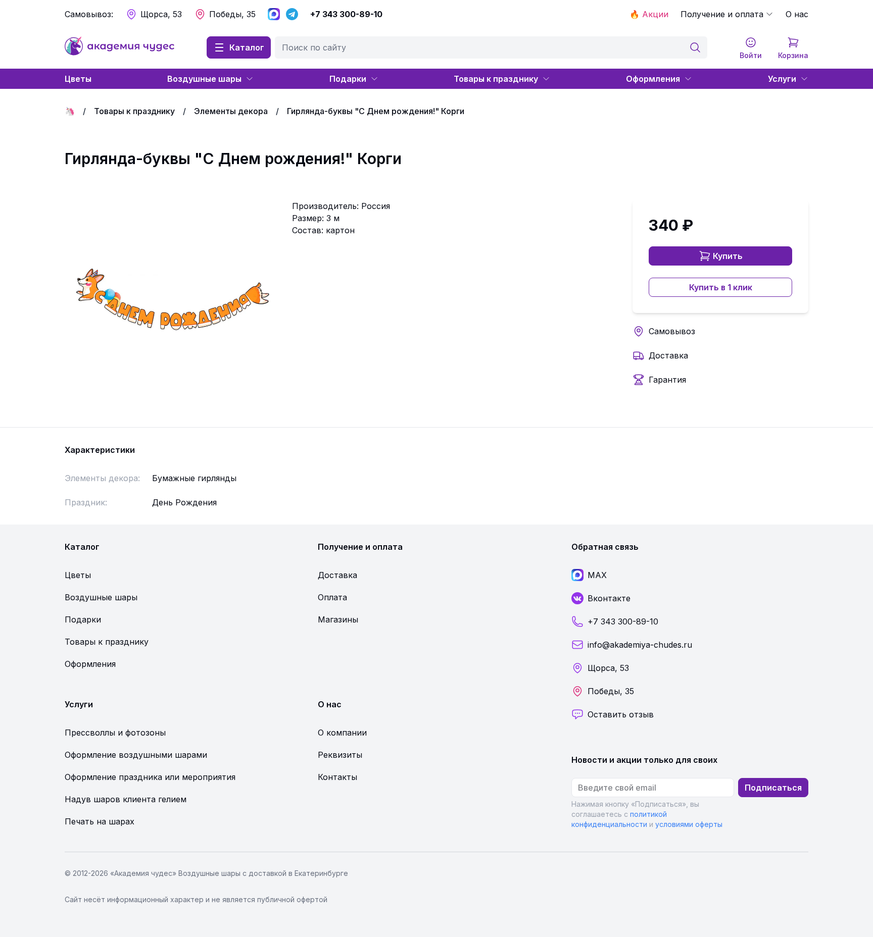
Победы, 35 (232, 14)
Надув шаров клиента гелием (125, 799)
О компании (342, 732)
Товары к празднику (496, 79)
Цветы (78, 79)
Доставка (668, 355)
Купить (728, 256)
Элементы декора (231, 111)
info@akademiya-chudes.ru (640, 645)
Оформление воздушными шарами (136, 755)
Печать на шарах (99, 821)
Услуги (782, 79)
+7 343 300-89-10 (346, 14)
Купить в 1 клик (720, 287)
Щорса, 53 (161, 14)
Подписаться (773, 788)
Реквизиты (340, 755)
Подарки (347, 79)
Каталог (246, 47)
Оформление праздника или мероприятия (150, 777)
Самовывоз (672, 331)
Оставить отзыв (621, 714)
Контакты (337, 777)
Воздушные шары (204, 79)
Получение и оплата (722, 14)
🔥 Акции (648, 14)
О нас (797, 14)
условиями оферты (688, 824)
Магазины (338, 619)
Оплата (332, 597)
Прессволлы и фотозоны (115, 732)
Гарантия (667, 380)
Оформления (653, 79)
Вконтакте (609, 598)
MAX (597, 575)
